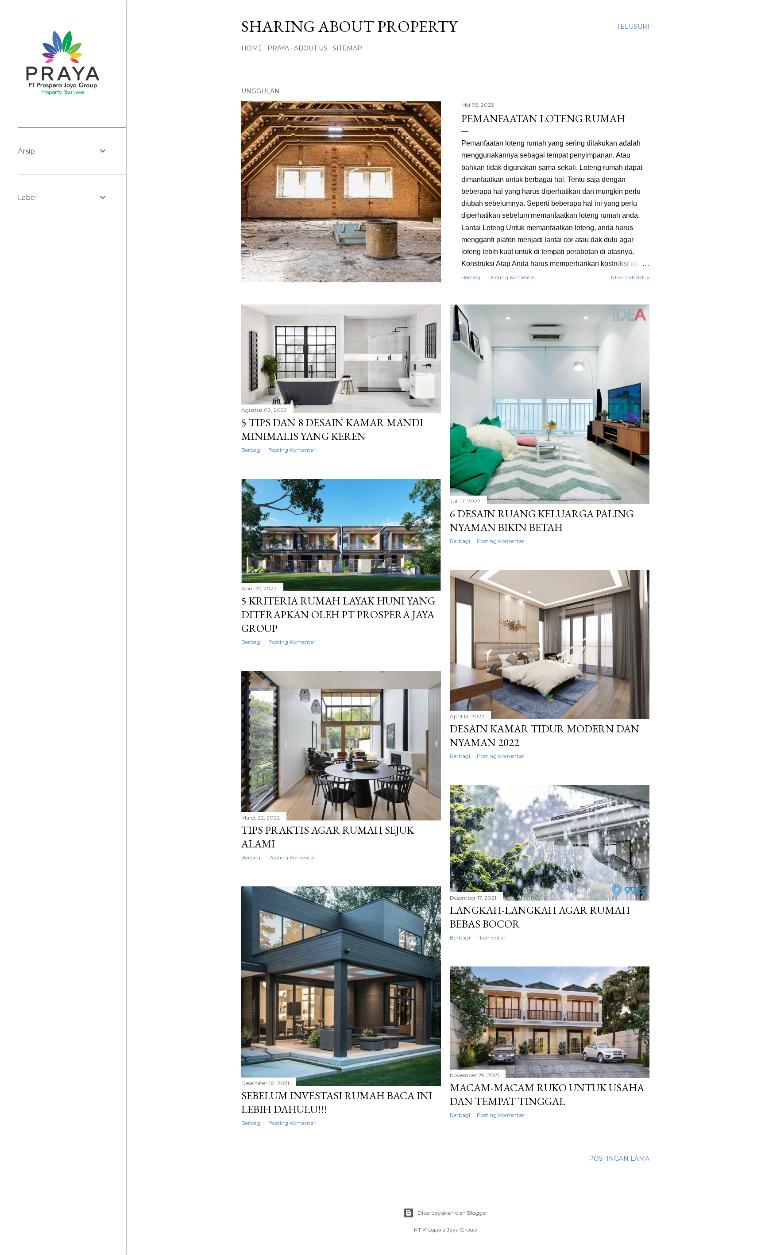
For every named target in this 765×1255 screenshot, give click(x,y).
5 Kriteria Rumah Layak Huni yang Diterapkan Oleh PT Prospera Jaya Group (338, 614)
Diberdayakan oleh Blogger (452, 1212)
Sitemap (347, 48)
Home (252, 48)
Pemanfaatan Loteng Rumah (543, 118)
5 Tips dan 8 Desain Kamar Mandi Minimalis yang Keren (332, 429)
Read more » (630, 277)
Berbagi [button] (471, 277)
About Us (311, 48)
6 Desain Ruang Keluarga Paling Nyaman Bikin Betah (542, 520)
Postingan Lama (619, 1159)
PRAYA (278, 48)
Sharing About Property (349, 26)
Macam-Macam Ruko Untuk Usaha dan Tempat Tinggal (547, 1094)
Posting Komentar (512, 277)
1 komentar (491, 937)
